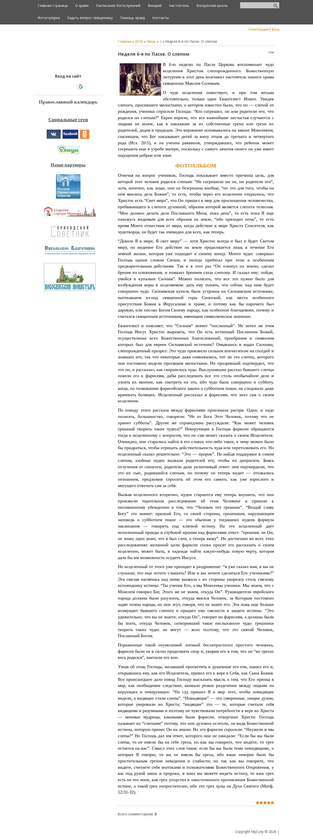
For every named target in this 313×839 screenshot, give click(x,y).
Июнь (151, 41)
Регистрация (258, 29)
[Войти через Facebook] (63, 86)
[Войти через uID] (47, 86)
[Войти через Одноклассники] (89, 86)
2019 (139, 41)
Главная (124, 41)
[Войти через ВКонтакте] (55, 86)
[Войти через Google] (81, 87)
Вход (275, 29)
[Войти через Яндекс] (72, 86)
